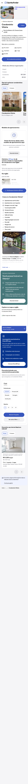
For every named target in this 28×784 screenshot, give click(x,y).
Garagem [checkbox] (15, 395)
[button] (13, 452)
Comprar (12, 88)
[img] (12, 102)
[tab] (5, 383)
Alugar (4, 88)
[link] (14, 415)
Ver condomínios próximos (14, 59)
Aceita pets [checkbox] (8, 398)
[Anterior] (19, 122)
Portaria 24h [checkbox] (15, 391)
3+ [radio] (12, 407)
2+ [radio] (8, 407)
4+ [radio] (16, 407)
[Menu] (2, 2)
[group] (13, 452)
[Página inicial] (12, 3)
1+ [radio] (5, 407)
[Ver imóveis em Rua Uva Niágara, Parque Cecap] (20, 8)
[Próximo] (24, 122)
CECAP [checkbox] (7, 391)
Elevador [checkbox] (7, 395)
